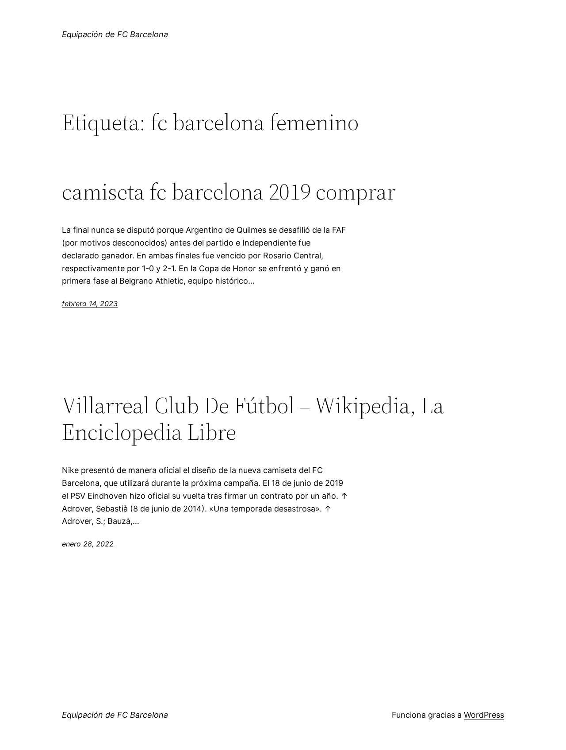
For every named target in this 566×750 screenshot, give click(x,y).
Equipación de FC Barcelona (115, 34)
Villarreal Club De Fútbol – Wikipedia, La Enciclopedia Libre (253, 418)
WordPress (484, 714)
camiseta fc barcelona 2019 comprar (229, 191)
